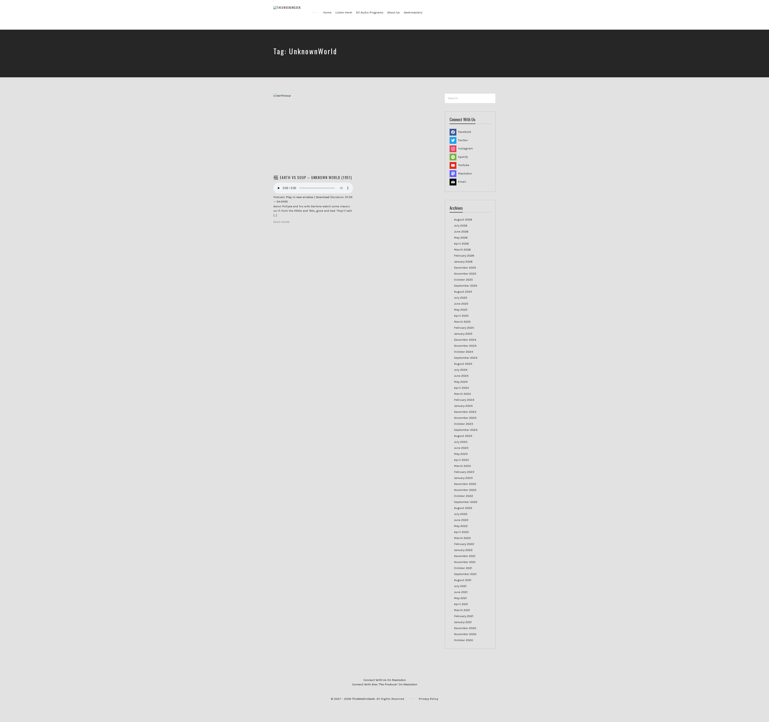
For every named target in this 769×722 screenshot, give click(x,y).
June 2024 (461, 376)
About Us (393, 12)
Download (322, 197)
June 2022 (461, 520)
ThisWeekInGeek (363, 699)
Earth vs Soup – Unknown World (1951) (316, 177)
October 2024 (463, 351)
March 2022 (462, 538)
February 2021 (463, 616)
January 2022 (463, 550)
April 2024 (461, 388)
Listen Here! (343, 12)
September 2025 (465, 285)
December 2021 (464, 556)
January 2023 (463, 478)
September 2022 (465, 502)
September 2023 (465, 430)
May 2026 (461, 237)
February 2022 (464, 544)
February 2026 (464, 255)
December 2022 (465, 484)
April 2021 (461, 604)
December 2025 (465, 267)
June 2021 (461, 592)
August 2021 (462, 580)
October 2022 (463, 496)
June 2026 (461, 231)
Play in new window (299, 197)
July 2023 (460, 442)
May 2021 (460, 598)
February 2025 (464, 327)
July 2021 (460, 586)
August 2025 (463, 291)
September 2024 (465, 357)
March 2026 (462, 249)
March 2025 (462, 321)
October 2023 (463, 424)
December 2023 (465, 412)
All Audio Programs (369, 12)
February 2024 (464, 400)
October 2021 (463, 568)
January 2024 (463, 406)
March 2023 (462, 466)
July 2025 (460, 297)
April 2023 (461, 460)
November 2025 (465, 273)
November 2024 (465, 345)
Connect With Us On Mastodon (384, 680)
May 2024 (461, 382)
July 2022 (460, 514)
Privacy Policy (428, 699)
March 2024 (462, 394)
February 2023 (464, 472)
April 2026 (461, 243)
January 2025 (463, 333)
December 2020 (465, 628)
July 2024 (460, 370)
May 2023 (461, 454)
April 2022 (461, 532)
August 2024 (463, 364)
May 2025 (460, 309)
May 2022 (461, 526)
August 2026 (463, 219)
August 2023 (463, 436)
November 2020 (465, 634)
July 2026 (460, 225)
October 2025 (463, 279)
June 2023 (461, 448)
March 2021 (462, 610)
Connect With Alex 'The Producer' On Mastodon (384, 684)
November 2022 (465, 490)
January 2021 (463, 622)
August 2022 (463, 508)
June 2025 (461, 303)
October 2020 (463, 640)
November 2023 (465, 418)
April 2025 (461, 315)
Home (327, 12)
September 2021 (465, 574)
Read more (281, 222)
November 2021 (465, 562)
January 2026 (463, 261)
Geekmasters (413, 12)
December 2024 (465, 339)
